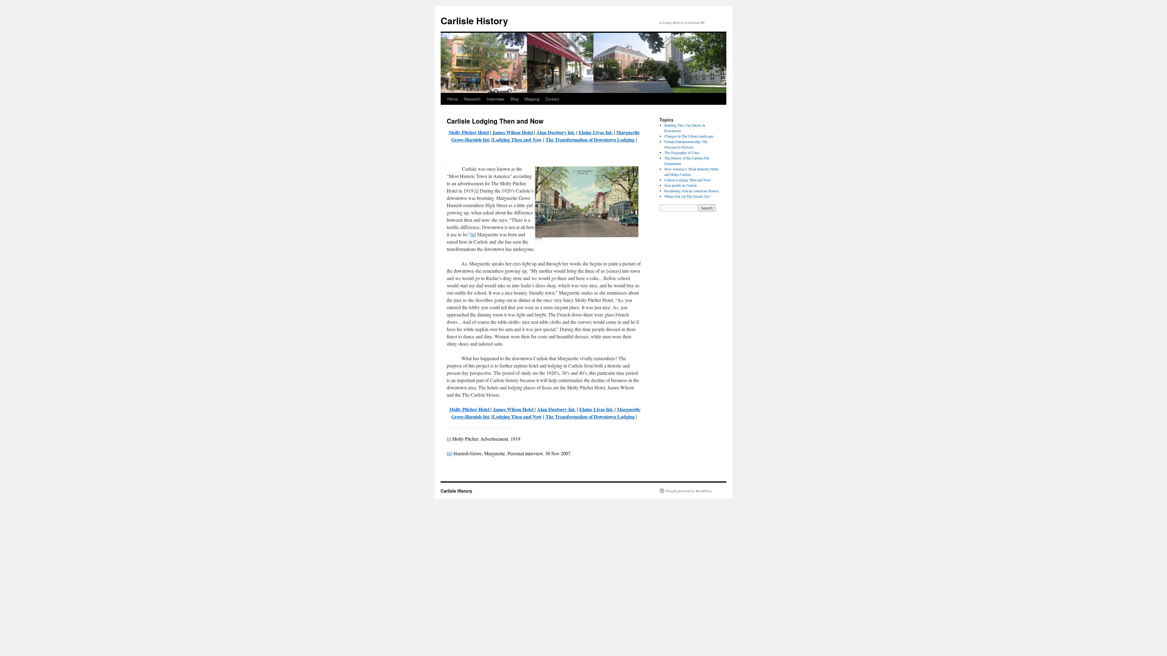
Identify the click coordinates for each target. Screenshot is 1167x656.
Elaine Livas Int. (596, 132)
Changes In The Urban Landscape (688, 136)
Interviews (495, 99)
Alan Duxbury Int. (555, 132)
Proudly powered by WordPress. (689, 490)
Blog (514, 99)
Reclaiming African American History (691, 190)
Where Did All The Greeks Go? (687, 196)
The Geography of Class (682, 152)
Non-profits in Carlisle (680, 185)
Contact (552, 99)
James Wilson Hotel (513, 132)
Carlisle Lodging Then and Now (687, 179)
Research (472, 99)
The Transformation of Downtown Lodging (590, 139)
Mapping (532, 99)
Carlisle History (474, 20)
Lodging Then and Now (517, 139)
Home (452, 99)
